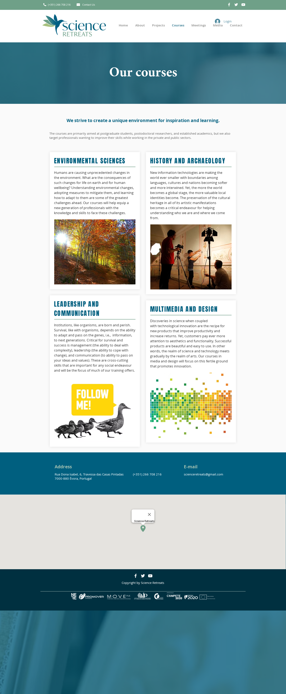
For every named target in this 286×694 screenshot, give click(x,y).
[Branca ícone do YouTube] (243, 4)
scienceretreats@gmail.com (203, 474)
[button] (158, 25)
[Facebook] (135, 575)
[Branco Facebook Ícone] (229, 4)
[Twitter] (143, 575)
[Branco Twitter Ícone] (236, 4)
